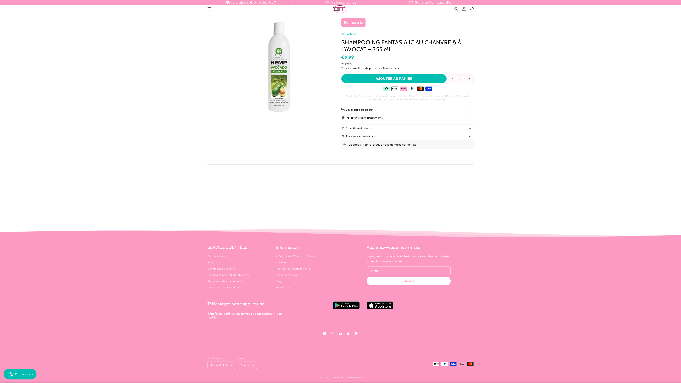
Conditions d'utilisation (221, 268)
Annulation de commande (223, 287)
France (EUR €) (219, 365)
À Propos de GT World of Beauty (296, 256)
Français (245, 365)
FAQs (210, 262)
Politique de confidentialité (293, 268)
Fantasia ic (353, 22)
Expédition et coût (287, 274)
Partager (351, 33)
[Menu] (209, 9)
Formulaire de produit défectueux (228, 274)
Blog (278, 281)
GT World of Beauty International (344, 377)
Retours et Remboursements (225, 281)
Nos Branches (284, 262)
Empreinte (282, 287)
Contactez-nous (217, 256)
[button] (456, 9)
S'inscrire (409, 281)
